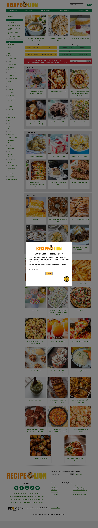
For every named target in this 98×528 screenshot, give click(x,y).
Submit (49, 273)
